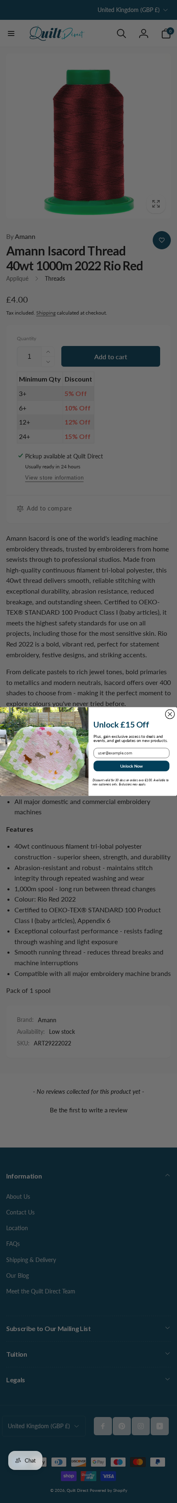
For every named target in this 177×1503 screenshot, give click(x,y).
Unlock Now (131, 765)
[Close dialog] (170, 714)
